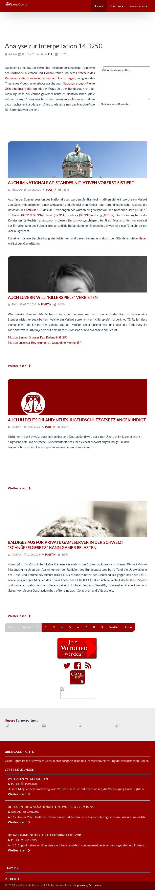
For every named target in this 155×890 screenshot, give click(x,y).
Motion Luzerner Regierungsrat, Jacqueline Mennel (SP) (45, 342)
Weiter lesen (17, 366)
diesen (142, 238)
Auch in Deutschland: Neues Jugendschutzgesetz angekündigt (77, 419)
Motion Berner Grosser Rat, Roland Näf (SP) (37, 337)
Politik (48, 54)
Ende (128, 627)
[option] (23, 728)
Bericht (73, 220)
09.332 (85, 215)
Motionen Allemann (23, 73)
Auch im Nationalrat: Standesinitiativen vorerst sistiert (71, 182)
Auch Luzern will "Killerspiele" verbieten (53, 297)
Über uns (115, 6)
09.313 (27, 215)
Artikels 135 (34, 210)
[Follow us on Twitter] (67, 667)
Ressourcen (137, 6)
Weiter (114, 627)
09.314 (59, 215)
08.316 (141, 210)
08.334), (39, 215)
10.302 (108, 215)
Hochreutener (53, 73)
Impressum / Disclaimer (87, 885)
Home (98, 6)
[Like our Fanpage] (76, 667)
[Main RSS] (87, 667)
